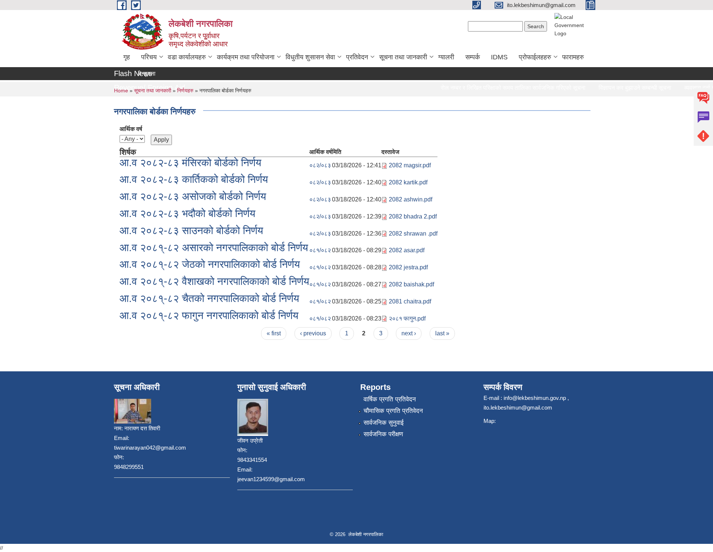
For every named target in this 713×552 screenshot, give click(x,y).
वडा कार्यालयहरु (187, 57)
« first (274, 333)
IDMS (499, 57)
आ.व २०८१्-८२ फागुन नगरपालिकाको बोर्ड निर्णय (209, 315)
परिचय (149, 57)
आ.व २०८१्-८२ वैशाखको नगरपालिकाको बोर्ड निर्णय (214, 281)
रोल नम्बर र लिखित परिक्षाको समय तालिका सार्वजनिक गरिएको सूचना (506, 88)
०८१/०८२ (320, 250)
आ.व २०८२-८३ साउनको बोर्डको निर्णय (191, 230)
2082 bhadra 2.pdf (413, 216)
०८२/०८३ (320, 165)
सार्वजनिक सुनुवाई (384, 422)
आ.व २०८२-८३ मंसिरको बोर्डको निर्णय (190, 162)
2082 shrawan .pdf (413, 233)
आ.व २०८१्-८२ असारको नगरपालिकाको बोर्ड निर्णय (214, 247)
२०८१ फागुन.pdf (407, 318)
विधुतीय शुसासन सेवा (310, 57)
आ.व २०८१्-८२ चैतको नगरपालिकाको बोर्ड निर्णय (209, 298)
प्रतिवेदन (357, 57)
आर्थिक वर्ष (131, 129)
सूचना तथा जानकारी (403, 57)
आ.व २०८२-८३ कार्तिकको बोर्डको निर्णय (194, 179)
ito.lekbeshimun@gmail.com (518, 407)
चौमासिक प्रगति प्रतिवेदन (393, 410)
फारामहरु (573, 57)
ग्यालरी (446, 57)
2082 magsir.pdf (410, 165)
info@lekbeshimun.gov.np (535, 398)
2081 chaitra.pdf (410, 301)
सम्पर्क (472, 57)
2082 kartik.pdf (408, 182)
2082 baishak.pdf (411, 284)
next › (408, 333)
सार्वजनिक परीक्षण (383, 434)
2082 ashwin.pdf (410, 199)
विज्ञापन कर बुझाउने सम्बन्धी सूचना (628, 88)
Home (121, 90)
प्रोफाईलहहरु (535, 57)
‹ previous (313, 333)
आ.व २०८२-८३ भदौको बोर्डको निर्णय (187, 213)
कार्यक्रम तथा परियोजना (245, 57)
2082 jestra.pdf (408, 267)
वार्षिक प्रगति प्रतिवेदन (390, 399)
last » (442, 333)
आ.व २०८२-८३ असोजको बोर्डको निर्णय (193, 196)
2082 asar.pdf (406, 250)
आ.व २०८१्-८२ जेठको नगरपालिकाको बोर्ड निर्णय (210, 264)
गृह (126, 57)
